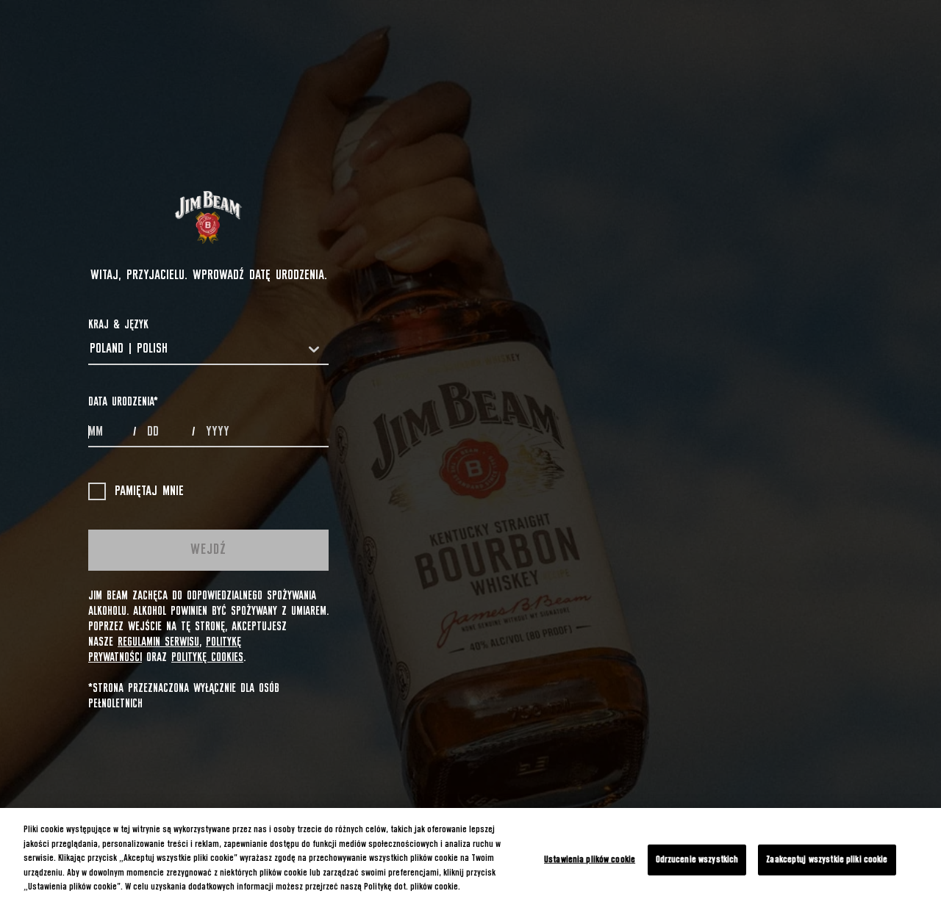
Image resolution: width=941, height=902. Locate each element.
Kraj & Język (118, 325)
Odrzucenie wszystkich (697, 860)
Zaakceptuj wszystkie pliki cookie (826, 860)
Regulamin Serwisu (158, 642)
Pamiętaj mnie (149, 491)
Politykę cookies (207, 657)
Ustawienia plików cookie (589, 860)
